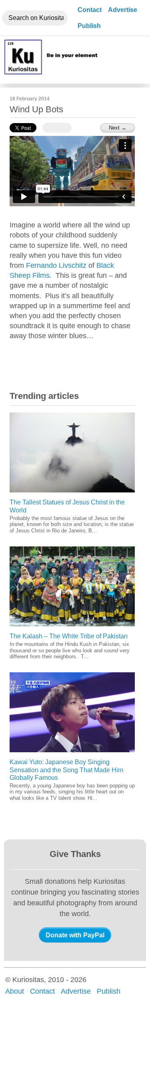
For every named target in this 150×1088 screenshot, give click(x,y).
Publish (89, 25)
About (14, 991)
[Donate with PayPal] (75, 935)
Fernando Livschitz (56, 265)
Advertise (122, 9)
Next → (117, 128)
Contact (90, 9)
